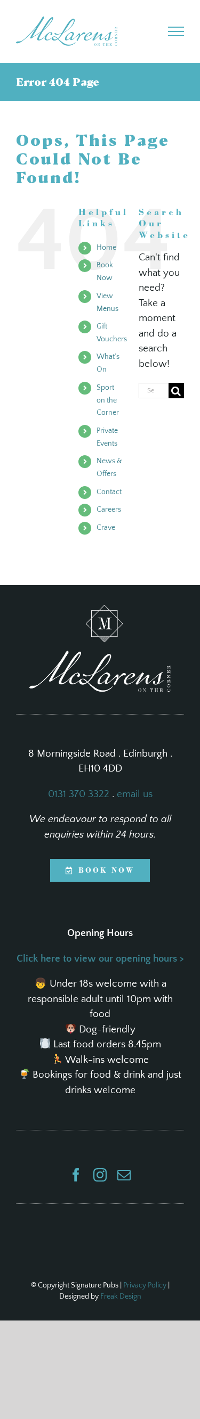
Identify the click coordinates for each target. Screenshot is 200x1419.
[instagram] (100, 1175)
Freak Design (120, 1296)
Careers (109, 509)
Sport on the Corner (108, 400)
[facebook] (76, 1175)
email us (135, 794)
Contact (109, 492)
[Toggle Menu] (176, 31)
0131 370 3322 (78, 794)
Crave (106, 527)
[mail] (124, 1175)
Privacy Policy (144, 1285)
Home (106, 247)
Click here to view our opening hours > (100, 958)
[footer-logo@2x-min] (100, 610)
